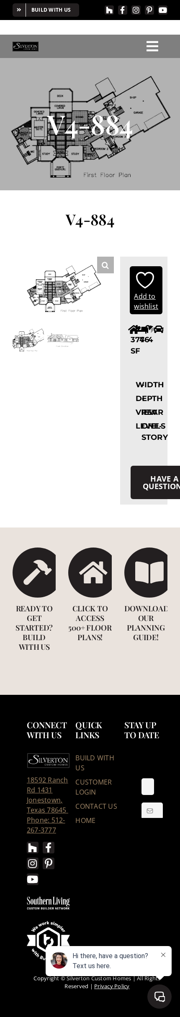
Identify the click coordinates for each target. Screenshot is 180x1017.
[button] (105, 265)
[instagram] (136, 10)
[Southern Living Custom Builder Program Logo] (48, 898)
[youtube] (162, 10)
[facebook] (122, 10)
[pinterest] (149, 10)
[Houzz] (109, 10)
